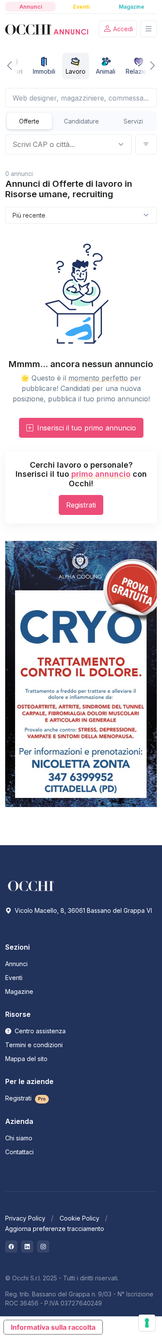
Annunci (16, 963)
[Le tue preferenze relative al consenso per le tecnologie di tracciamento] (147, 1323)
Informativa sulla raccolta (53, 1327)
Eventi (13, 977)
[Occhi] (46, 29)
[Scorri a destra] (147, 66)
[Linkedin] (27, 1246)
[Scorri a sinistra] (15, 66)
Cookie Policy (79, 1218)
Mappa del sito (26, 1058)
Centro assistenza (39, 1031)
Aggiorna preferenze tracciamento (54, 1228)
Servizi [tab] (133, 121)
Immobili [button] (44, 71)
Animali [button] (105, 71)
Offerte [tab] (29, 121)
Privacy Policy (25, 1218)
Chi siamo (18, 1138)
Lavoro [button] (76, 71)
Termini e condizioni (34, 1044)
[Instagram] (43, 1246)
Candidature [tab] (81, 121)
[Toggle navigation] (148, 28)
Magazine (19, 991)
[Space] (31, 885)
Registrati (81, 505)
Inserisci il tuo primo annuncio (85, 427)
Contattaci (19, 1152)
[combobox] (62, 144)
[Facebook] (11, 1246)
